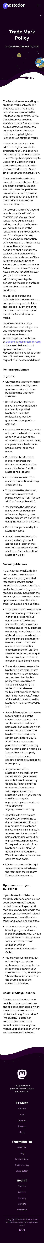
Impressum (22, 1209)
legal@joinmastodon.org (19, 809)
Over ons (22, 1186)
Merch (22, 1132)
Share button (22, 1171)
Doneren (22, 1120)
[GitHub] (23, 1230)
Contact (22, 1192)
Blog (22, 1153)
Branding (22, 1198)
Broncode (22, 1147)
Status (22, 1225)
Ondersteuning (22, 1165)
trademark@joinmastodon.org (23, 341)
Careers (22, 1203)
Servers (22, 1108)
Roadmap (22, 1126)
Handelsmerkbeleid (14, 1222)
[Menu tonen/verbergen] (39, 5)
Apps (22, 1114)
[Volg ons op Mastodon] (20, 1230)
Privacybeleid (31, 1222)
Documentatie (22, 1159)
